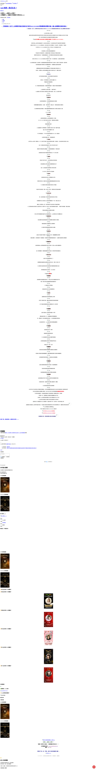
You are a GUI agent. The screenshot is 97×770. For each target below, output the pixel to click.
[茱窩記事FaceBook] (48, 753)
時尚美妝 (8, 17)
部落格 (3, 20)
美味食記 (8, 446)
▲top (1, 449)
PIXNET (41, 755)
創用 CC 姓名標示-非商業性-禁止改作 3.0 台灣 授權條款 (15, 432)
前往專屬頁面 (48, 601)
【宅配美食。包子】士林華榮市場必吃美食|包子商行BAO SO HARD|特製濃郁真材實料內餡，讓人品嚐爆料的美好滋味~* (34, 26)
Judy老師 (2, 438)
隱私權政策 (54, 755)
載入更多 (2, 451)
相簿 (3, 19)
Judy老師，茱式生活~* (8, 8)
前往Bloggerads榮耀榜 (48, 675)
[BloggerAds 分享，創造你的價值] (48, 595)
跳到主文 (2, 10)
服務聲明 (58, 755)
